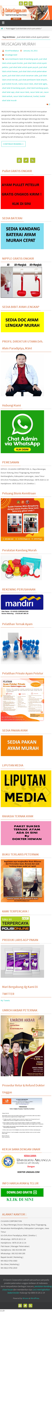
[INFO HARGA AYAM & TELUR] (22, 1201)
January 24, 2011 (30, 50)
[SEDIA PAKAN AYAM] (22, 755)
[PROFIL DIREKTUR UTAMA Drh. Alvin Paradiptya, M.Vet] (22, 395)
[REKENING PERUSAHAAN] (22, 614)
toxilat (36, 96)
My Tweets (5, 1000)
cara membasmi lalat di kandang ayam (21, 59)
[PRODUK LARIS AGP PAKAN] (22, 977)
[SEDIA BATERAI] (22, 248)
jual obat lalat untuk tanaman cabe (23, 75)
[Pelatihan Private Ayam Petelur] (22, 720)
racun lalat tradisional (22, 96)
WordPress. (35, 1298)
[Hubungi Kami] (22, 452)
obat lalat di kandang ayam (14, 88)
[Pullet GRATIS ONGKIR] (22, 208)
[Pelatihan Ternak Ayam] (21, 663)
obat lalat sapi (8, 92)
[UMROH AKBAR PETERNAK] (22, 1075)
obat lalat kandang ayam (37, 88)
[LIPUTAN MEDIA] (26, 806)
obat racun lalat (22, 92)
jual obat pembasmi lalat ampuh (33, 79)
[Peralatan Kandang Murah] (21, 579)
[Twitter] (26, 3)
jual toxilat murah (9, 84)
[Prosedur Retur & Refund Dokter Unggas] (22, 1139)
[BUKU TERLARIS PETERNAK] (22, 901)
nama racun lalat (25, 84)
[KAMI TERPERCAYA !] (15, 930)
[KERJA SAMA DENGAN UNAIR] (26, 1173)
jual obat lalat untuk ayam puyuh (23, 67)
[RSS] (30, 3)
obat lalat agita (40, 84)
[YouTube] (21, 3)
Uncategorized (11, 54)
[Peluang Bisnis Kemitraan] (22, 540)
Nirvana (25, 1298)
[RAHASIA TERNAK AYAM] (26, 844)
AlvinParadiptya (12, 50)
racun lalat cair (36, 92)
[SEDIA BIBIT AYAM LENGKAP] (22, 331)
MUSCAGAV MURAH (18, 44)
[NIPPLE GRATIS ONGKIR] (21, 297)
